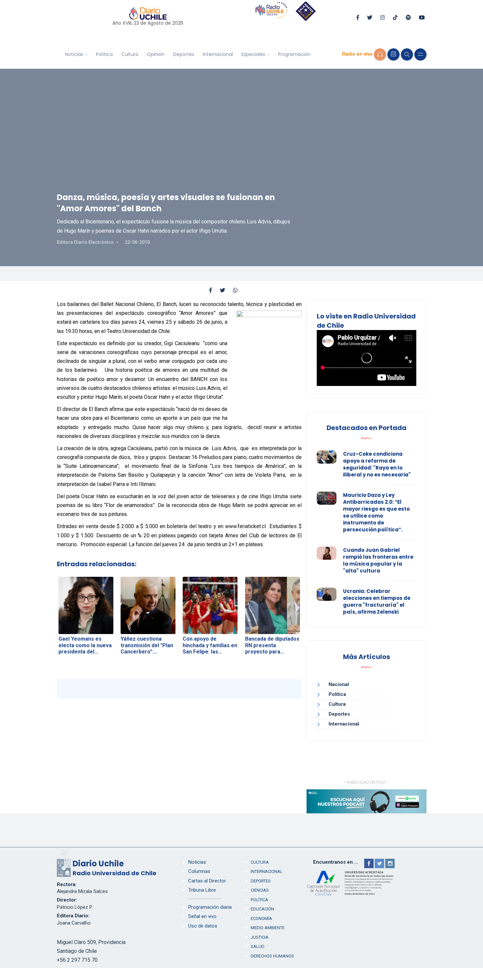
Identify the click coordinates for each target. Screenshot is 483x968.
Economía (261, 918)
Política (104, 54)
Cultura (129, 54)
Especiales (253, 54)
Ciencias (260, 890)
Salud (257, 946)
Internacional (218, 54)
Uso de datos (202, 926)
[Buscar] (407, 54)
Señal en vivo (202, 916)
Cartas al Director (207, 881)
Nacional (339, 684)
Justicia (259, 937)
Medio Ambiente (268, 927)
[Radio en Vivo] (380, 54)
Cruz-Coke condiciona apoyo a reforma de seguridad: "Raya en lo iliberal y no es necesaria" (377, 464)
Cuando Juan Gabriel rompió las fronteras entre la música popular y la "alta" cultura (378, 560)
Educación (262, 908)
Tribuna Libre (202, 890)
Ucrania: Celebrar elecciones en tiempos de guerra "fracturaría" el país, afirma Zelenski (376, 601)
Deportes (183, 54)
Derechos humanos (272, 956)
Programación (294, 54)
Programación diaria (210, 907)
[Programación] (393, 54)
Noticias (74, 54)
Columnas (199, 871)
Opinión (156, 54)
